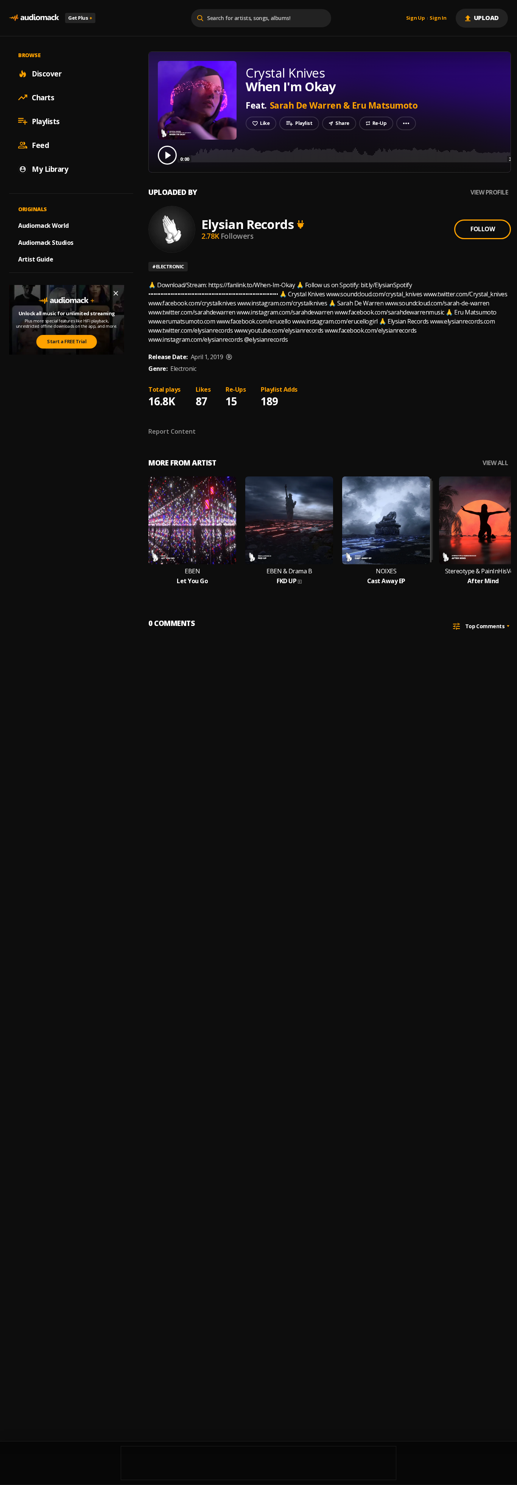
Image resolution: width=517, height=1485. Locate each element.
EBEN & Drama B (289, 571)
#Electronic (168, 266)
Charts (43, 97)
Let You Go (192, 581)
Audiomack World (43, 225)
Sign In (438, 18)
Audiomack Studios (45, 242)
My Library (50, 169)
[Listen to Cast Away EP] (386, 520)
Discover (46, 73)
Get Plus (80, 17)
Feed (40, 145)
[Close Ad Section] (116, 293)
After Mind (483, 581)
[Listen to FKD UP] (289, 520)
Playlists (46, 121)
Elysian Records (247, 224)
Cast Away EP (386, 581)
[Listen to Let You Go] (192, 520)
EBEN (192, 571)
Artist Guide (35, 259)
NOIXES (386, 571)
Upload (486, 18)
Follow (482, 229)
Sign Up (415, 18)
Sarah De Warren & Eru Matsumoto (344, 105)
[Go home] (34, 17)
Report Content (172, 431)
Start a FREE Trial (66, 341)
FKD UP (286, 581)
